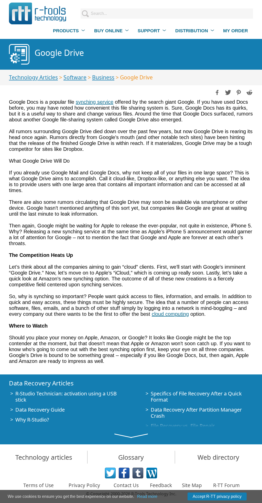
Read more (147, 496)
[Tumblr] (138, 473)
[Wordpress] (151, 473)
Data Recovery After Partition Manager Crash (196, 412)
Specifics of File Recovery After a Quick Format (196, 396)
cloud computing (170, 314)
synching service (94, 102)
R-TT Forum (226, 485)
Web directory (218, 457)
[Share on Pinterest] (238, 92)
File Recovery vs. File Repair (183, 425)
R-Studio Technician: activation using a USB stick (66, 396)
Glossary (131, 457)
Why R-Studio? (32, 419)
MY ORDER (235, 30)
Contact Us (126, 485)
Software (74, 77)
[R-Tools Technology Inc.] (38, 13)
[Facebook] (124, 473)
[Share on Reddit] (249, 92)
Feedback (161, 485)
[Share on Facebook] (217, 92)
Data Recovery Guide (40, 409)
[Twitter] (110, 473)
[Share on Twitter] (227, 92)
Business (103, 77)
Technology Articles (33, 77)
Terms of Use (38, 485)
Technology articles (43, 457)
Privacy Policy (84, 485)
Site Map (192, 485)
